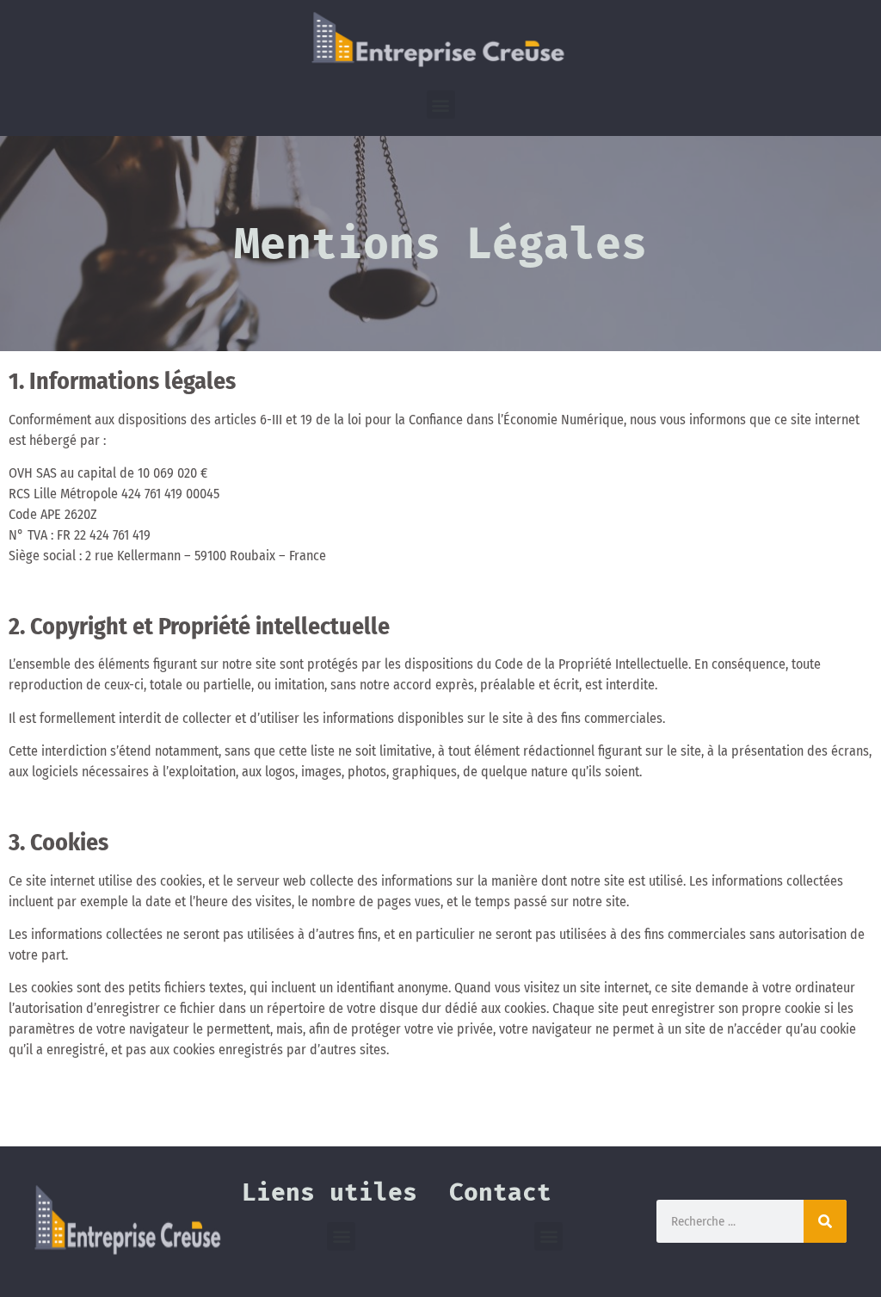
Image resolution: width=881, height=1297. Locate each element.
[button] (441, 104)
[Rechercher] (825, 1221)
